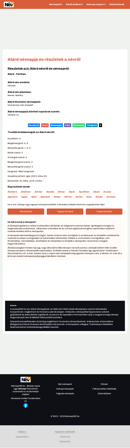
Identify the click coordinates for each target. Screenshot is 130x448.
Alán (89, 197)
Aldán (57, 197)
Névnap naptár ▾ (96, 4)
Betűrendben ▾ (74, 4)
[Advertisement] (65, 29)
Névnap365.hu (72, 416)
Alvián (79, 197)
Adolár (39, 192)
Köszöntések (116, 4)
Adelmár (26, 192)
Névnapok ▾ (55, 4)
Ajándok (45, 197)
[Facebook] (26, 409)
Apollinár (84, 192)
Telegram (92, 125)
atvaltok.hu (65, 437)
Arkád (99, 197)
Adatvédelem (104, 393)
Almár (61, 192)
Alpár (72, 192)
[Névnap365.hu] (9, 4)
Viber (67, 125)
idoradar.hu (65, 441)
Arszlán (110, 197)
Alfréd (68, 197)
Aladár (50, 192)
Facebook (34, 125)
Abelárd (12, 192)
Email (45, 125)
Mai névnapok (26, 211)
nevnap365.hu (22, 437)
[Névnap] (26, 383)
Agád (24, 197)
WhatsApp (78, 125)
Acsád (107, 192)
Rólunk (104, 384)
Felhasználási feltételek (104, 389)
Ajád (34, 197)
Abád (96, 192)
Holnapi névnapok (104, 211)
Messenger (56, 125)
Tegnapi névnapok (65, 211)
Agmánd (12, 197)
